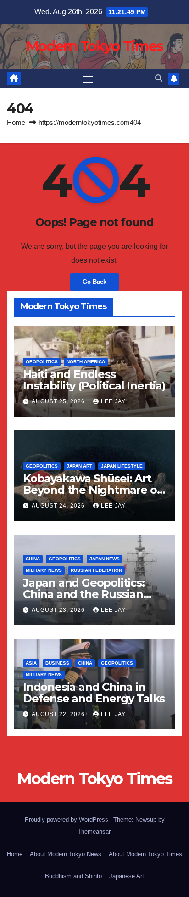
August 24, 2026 (59, 505)
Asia (31, 663)
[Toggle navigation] (88, 79)
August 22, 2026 (59, 714)
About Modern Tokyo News (65, 854)
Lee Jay (113, 401)
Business (57, 663)
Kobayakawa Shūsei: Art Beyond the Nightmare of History (92, 490)
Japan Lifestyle (122, 465)
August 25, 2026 (59, 401)
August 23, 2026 (59, 610)
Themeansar (94, 831)
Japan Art (79, 465)
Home (16, 122)
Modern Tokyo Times (94, 46)
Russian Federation (96, 570)
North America (86, 361)
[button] (158, 78)
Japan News (104, 558)
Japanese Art (126, 876)
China (33, 558)
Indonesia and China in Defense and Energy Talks (94, 692)
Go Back (94, 281)
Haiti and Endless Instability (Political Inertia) (94, 379)
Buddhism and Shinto (73, 876)
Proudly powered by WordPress (67, 819)
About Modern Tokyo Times (145, 854)
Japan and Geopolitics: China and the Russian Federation (84, 594)
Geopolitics (42, 361)
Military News (44, 570)
